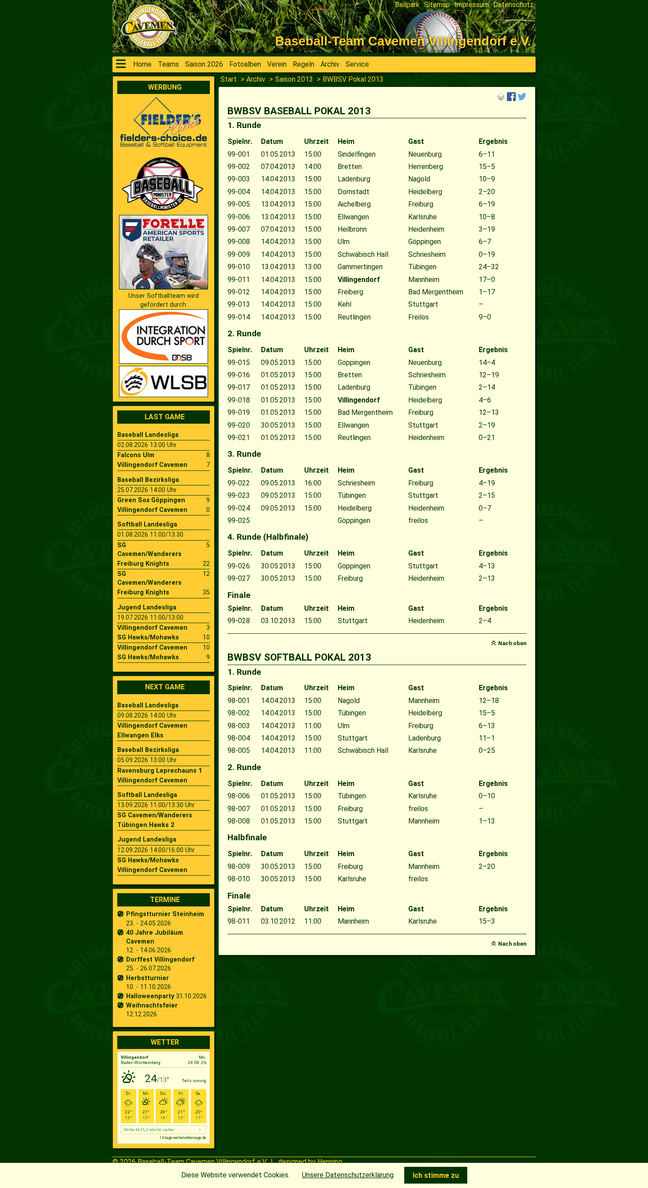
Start (228, 79)
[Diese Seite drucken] (500, 96)
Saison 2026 (204, 64)
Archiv (329, 64)
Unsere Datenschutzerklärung (348, 1175)
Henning (329, 1162)
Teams (168, 64)
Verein (277, 64)
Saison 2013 (294, 79)
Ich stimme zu (436, 1175)
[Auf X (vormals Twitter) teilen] (522, 96)
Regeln (303, 64)
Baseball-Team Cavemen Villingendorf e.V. (202, 1162)
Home (142, 64)
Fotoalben (245, 64)
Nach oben (512, 643)
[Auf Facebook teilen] (511, 96)
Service (357, 64)
